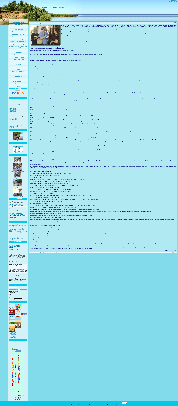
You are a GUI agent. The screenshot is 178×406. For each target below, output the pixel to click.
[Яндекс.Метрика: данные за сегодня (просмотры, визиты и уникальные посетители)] (15, 349)
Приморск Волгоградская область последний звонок (16, 214)
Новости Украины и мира (14, 334)
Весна (18, 140)
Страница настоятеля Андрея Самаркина (16, 100)
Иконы (10, 103)
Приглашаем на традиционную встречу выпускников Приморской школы (17, 245)
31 (16, 152)
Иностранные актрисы (13, 114)
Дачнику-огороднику (13, 121)
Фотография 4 (12, 201)
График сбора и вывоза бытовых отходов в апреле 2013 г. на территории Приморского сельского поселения (18, 226)
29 (13, 152)
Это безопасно (12, 294)
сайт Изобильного (13, 333)
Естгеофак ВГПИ (13, 332)
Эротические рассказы (13, 126)
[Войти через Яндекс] (18, 93)
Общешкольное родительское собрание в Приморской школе (17, 255)
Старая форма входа (18, 95)
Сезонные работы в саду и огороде (15, 125)
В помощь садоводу (13, 119)
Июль (36, 20)
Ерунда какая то (13, 293)
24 (16, 151)
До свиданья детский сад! (17, 196)
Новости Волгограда (13, 337)
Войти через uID (17, 90)
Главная (166, 17)
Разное (10, 127)
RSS (176, 17)
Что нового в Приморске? (22, 224)
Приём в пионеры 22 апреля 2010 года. (18, 171)
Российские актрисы (13, 112)
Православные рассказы (13, 104)
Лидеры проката (12, 110)
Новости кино (11, 108)
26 (19, 151)
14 (22, 148)
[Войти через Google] (20, 93)
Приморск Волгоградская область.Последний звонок (16, 209)
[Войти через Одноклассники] (23, 93)
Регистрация (170, 17)
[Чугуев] (12, 319)
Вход (174, 17)
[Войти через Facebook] (15, 93)
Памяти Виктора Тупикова (16, 275)
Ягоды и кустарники (12, 120)
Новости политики (12, 107)
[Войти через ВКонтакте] (13, 93)
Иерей (55, 252)
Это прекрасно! (13, 292)
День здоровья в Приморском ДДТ (15, 232)
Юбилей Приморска (17, 162)
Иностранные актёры (13, 113)
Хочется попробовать (14, 295)
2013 (34, 20)
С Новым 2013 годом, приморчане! (14, 250)
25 (17, 151)
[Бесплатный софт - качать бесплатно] (12, 305)
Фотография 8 (12, 217)
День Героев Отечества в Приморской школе (15, 262)
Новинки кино (11, 109)
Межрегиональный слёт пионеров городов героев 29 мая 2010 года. (18, 187)
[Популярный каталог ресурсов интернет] (18, 351)
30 (14, 152)
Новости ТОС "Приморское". (21, 228)
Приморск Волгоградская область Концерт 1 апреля (16, 205)
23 (14, 151)
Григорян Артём (172, 250)
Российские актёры (12, 111)
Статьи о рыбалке (12, 117)
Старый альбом (18, 178)
